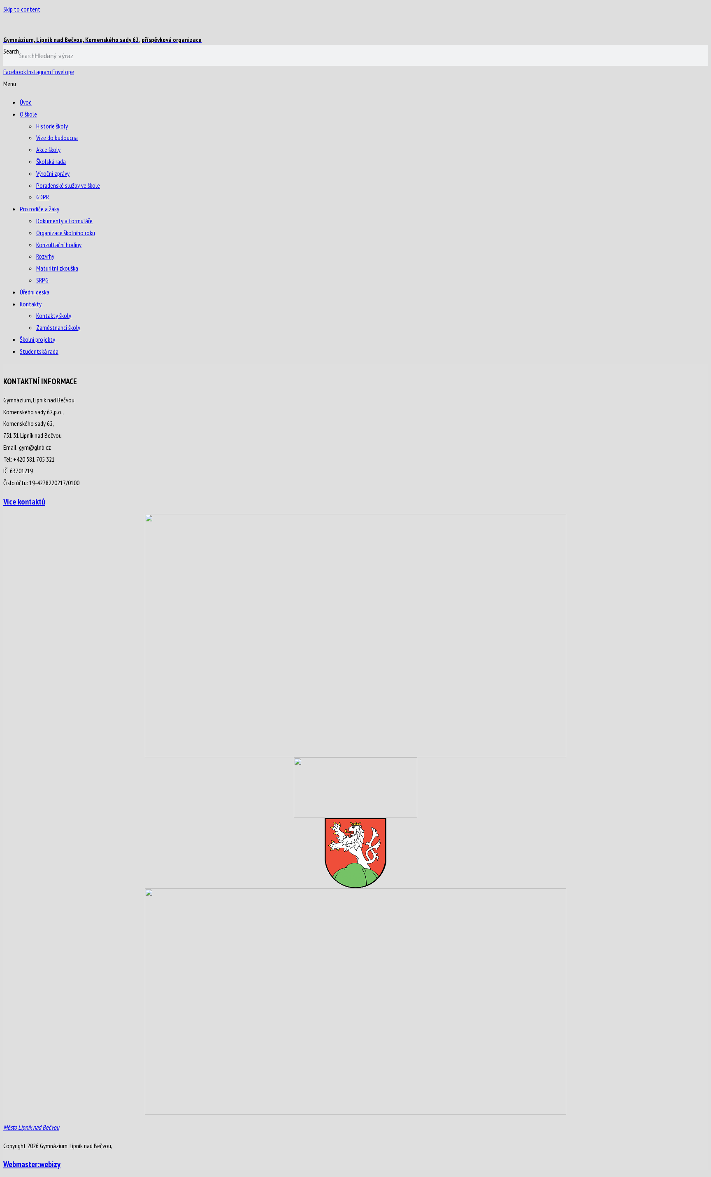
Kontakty (31, 304)
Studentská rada (39, 351)
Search (11, 51)
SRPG (42, 280)
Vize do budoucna (57, 137)
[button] (355, 84)
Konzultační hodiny (58, 245)
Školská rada (51, 161)
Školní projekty (37, 339)
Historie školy (52, 126)
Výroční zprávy (53, 173)
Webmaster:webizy (31, 1164)
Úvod (26, 102)
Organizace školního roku (65, 233)
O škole (28, 114)
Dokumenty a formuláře (64, 221)
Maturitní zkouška (57, 268)
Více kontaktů (24, 501)
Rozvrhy (45, 256)
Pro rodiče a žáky (39, 209)
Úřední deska (34, 292)
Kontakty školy (53, 315)
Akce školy (48, 149)
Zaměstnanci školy (58, 327)
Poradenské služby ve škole (68, 185)
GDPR (42, 197)
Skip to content (21, 9)
